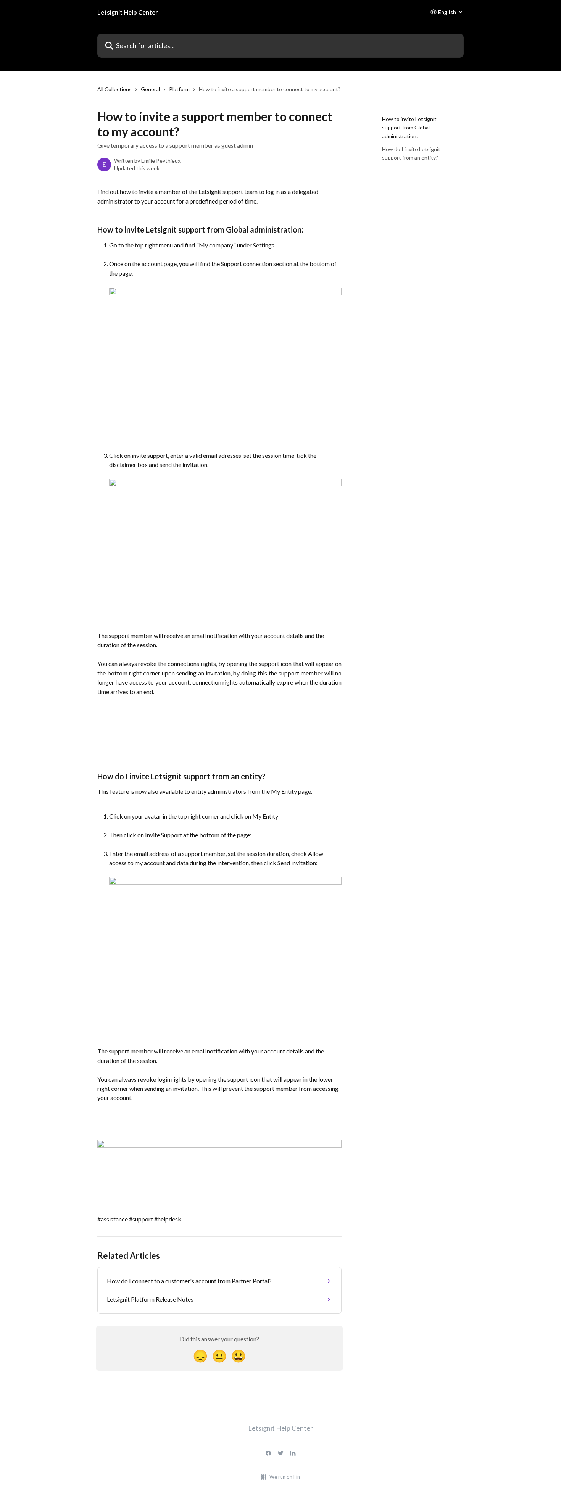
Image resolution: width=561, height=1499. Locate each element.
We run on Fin (284, 1477)
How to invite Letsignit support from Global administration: (409, 127)
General (150, 89)
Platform (179, 89)
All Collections (114, 89)
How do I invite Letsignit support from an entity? (411, 153)
